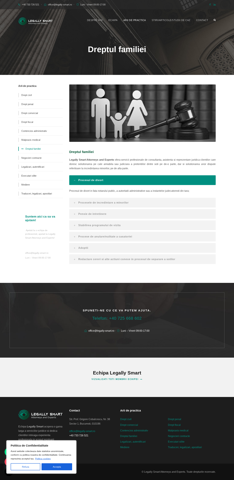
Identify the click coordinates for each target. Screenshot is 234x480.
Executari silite (28, 175)
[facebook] (210, 4)
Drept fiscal (27, 122)
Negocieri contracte (31, 157)
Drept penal (27, 104)
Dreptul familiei (33, 148)
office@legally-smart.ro (60, 4)
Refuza (25, 466)
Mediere (25, 184)
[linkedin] (215, 4)
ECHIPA (113, 20)
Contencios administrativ (34, 131)
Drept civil (26, 95)
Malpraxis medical (30, 139)
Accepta (57, 466)
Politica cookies (43, 458)
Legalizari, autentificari (32, 166)
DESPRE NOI (95, 20)
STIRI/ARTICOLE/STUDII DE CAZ (171, 20)
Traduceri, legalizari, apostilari (36, 193)
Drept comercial (29, 113)
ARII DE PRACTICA (134, 20)
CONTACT (202, 20)
